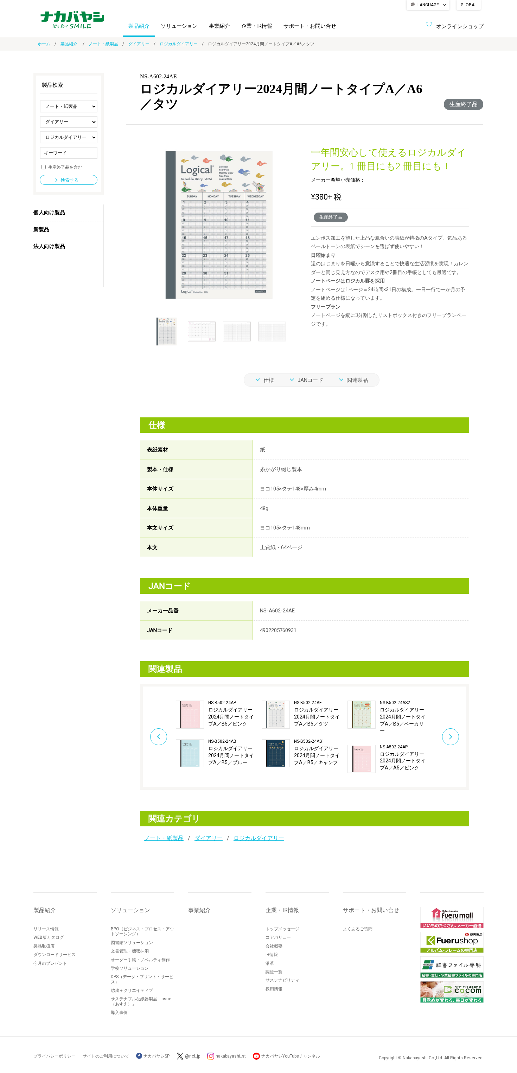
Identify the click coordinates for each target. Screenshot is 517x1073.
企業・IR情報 (256, 26)
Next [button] (450, 736)
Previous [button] (158, 736)
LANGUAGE (428, 4)
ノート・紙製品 (103, 43)
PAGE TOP (504, 1039)
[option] (219, 734)
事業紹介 (219, 26)
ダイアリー (138, 43)
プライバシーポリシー (54, 1056)
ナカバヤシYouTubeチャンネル (290, 1056)
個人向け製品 (49, 212)
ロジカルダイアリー (179, 43)
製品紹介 (138, 26)
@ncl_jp (192, 1056)
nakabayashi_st (231, 1056)
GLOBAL (469, 4)
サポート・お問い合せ (309, 26)
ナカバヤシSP (156, 1056)
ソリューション (179, 26)
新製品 (41, 229)
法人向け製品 (49, 246)
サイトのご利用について (106, 1056)
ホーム (44, 43)
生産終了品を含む (65, 166)
